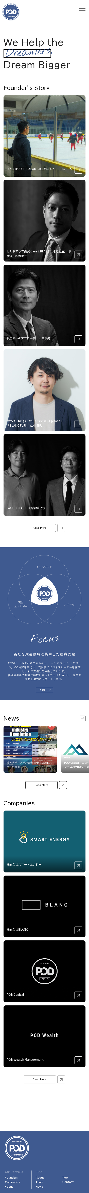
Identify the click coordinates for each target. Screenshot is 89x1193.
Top (65, 1177)
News (39, 1186)
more (42, 689)
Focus (9, 1186)
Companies (12, 1182)
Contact (68, 1182)
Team (39, 1182)
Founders (11, 1177)
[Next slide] (82, 718)
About (40, 1177)
